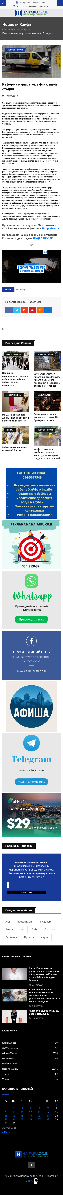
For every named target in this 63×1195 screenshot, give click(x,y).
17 (14, 1115)
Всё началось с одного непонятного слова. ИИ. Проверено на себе (46, 417)
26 (30, 1119)
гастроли (50, 929)
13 (39, 1112)
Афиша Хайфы (30, 1053)
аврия (44, 937)
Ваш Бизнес (30, 1058)
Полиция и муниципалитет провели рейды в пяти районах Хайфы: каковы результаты (15, 379)
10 (14, 1112)
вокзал (10, 929)
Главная (6, 29)
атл (8, 921)
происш (29, 937)
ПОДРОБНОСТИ (43, 238)
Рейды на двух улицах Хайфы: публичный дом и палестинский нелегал (15, 418)
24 (14, 1119)
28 (47, 1119)
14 (47, 1112)
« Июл (6, 1132)
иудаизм (45, 921)
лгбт (34, 929)
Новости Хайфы (20, 29)
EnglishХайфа (30, 1043)
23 (6, 1119)
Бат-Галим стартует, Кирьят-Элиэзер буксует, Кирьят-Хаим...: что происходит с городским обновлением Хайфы (47, 380)
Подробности (50, 228)
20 (39, 1115)
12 (30, 1112)
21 (47, 1115)
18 (22, 1115)
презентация (25, 921)
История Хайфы (30, 1063)
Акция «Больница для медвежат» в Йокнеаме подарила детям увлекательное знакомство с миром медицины (44, 995)
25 (22, 1119)
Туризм (30, 1074)
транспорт (21, 289)
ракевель (11, 937)
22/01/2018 (12, 96)
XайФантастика (30, 1048)
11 (22, 1112)
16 (6, 1115)
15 (56, 1112)
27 (39, 1119)
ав (22, 929)
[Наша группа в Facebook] (31, 1165)
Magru (29, 1180)
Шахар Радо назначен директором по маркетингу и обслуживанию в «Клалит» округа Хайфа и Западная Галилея (44, 974)
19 (30, 1115)
